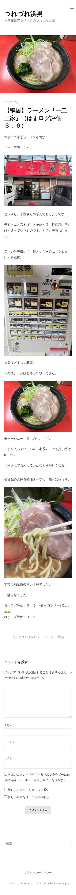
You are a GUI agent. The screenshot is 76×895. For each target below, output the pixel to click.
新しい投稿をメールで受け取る (28, 797)
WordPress (26, 883)
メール (9, 741)
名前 (7, 725)
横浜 (61, 637)
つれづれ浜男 (23, 13)
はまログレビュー (31, 637)
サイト (8, 758)
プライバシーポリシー (38, 872)
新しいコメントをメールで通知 (28, 790)
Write (46, 883)
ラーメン (50, 637)
